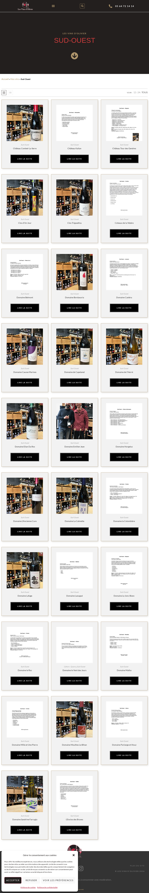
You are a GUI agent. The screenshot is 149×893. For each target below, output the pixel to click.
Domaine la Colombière (124, 521)
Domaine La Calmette (74, 521)
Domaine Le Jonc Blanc (124, 596)
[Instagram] (81, 868)
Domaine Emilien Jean (74, 446)
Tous (145, 92)
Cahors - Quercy (70, 667)
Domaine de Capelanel (74, 372)
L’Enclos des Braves (74, 819)
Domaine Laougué (74, 596)
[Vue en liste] (10, 92)
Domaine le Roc (25, 670)
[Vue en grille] (3, 92)
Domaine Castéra (124, 297)
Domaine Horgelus (124, 446)
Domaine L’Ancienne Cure (25, 521)
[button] (73, 855)
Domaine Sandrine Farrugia (24, 819)
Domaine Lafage (25, 596)
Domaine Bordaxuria (74, 297)
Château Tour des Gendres (124, 148)
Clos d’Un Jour (24, 223)
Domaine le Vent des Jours (74, 670)
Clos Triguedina (74, 223)
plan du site (137, 866)
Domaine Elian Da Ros (25, 446)
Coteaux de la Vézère (124, 223)
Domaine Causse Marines (24, 372)
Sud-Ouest (25, 145)
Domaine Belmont (25, 297)
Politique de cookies (28, 887)
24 (139, 92)
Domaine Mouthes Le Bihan (74, 745)
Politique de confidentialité (47, 887)
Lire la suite (24, 159)
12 (134, 92)
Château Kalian (74, 148)
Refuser (31, 880)
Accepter (13, 880)
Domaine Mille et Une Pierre (25, 745)
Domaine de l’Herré (124, 372)
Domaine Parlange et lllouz (124, 745)
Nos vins (14, 79)
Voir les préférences (58, 880)
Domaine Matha (124, 670)
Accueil (5, 79)
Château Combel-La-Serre (25, 148)
